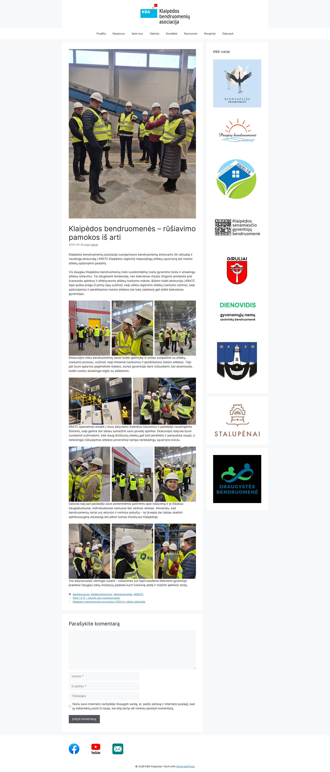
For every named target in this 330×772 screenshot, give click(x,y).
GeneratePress (185, 766)
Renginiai (210, 33)
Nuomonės (190, 33)
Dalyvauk (227, 33)
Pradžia (101, 33)
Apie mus (137, 33)
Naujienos (119, 33)
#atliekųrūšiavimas (101, 594)
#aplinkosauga (81, 594)
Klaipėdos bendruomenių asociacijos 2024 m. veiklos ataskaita (109, 601)
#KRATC (139, 594)
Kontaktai (171, 33)
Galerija (154, 33)
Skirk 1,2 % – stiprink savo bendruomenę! (96, 597)
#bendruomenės (123, 594)
